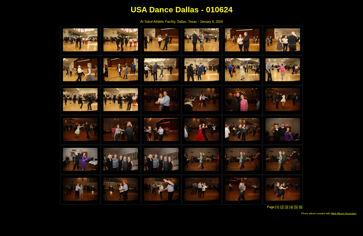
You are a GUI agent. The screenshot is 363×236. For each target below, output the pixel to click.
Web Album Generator (343, 213)
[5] (296, 207)
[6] (300, 207)
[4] (291, 207)
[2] (282, 207)
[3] (286, 207)
